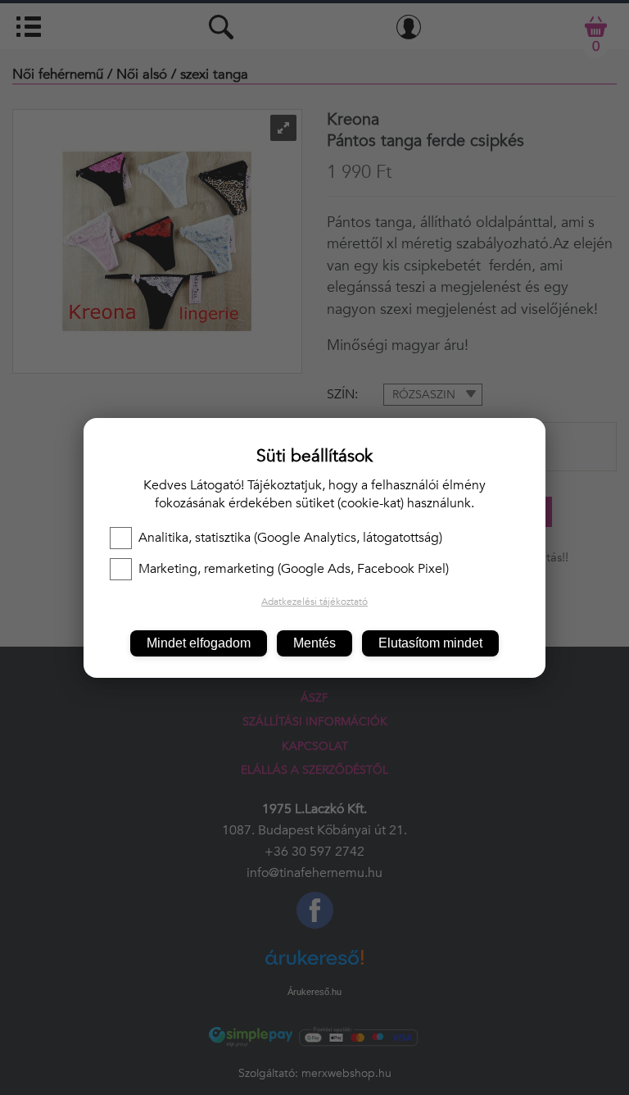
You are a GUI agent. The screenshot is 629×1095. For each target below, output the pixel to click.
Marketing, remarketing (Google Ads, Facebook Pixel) (293, 568)
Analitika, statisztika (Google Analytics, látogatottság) (290, 537)
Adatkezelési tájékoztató (314, 601)
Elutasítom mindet (430, 643)
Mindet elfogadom (199, 643)
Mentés (314, 643)
